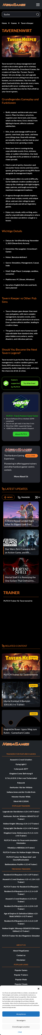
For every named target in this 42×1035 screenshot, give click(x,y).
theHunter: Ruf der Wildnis (21, 787)
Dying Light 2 (21, 764)
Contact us (21, 955)
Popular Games (21, 970)
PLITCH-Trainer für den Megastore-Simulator (21, 936)
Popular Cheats (21, 984)
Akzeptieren (21, 1014)
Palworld (21, 783)
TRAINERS (25, 497)
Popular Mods (21, 979)
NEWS (10, 497)
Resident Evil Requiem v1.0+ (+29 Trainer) (21, 874)
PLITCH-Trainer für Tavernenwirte (18, 601)
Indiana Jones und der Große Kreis (21, 792)
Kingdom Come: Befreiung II (21, 773)
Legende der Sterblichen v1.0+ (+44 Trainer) (21, 811)
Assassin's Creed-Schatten (21, 759)
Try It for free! (29, 383)
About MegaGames (21, 951)
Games (14, 23)
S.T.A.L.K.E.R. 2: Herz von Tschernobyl (21, 778)
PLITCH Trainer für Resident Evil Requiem (21, 887)
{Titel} (20, 1032)
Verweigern (21, 1020)
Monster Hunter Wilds (21, 797)
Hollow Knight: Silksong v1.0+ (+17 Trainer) (21, 823)
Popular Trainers (21, 975)
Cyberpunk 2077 (21, 769)
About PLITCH (21, 434)
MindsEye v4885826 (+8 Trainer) (21, 848)
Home (4, 23)
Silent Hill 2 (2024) (21, 801)
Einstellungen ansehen (21, 1027)
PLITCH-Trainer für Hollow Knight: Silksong (21, 852)
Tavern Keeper (27, 23)
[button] (38, 988)
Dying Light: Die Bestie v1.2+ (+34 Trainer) (21, 828)
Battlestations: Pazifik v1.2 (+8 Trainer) (21, 864)
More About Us (21, 476)
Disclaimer (21, 960)
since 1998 (30, 456)
